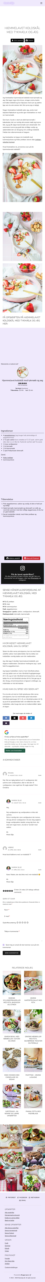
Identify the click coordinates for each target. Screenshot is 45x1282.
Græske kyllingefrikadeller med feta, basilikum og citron (12, 1001)
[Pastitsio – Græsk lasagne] (33, 1060)
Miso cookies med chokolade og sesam (11, 1077)
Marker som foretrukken (15, 751)
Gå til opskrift (18, 40)
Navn (6, 910)
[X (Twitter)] (14, 718)
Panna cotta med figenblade (33, 1112)
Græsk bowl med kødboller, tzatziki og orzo (11, 1039)
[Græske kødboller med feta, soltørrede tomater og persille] (33, 1021)
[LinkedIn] (31, 718)
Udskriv (30, 40)
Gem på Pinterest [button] (32, 558)
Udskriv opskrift (14, 558)
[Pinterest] (22, 718)
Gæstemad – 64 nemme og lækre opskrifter (12, 1113)
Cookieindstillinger (11, 1267)
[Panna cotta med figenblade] (33, 1096)
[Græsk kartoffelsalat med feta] (33, 983)
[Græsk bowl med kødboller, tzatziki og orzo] (12, 1021)
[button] (19, 383)
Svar (39, 775)
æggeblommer (9, 435)
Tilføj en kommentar (12, 931)
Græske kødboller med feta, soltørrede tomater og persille (33, 1040)
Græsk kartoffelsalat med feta (33, 1000)
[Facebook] (6, 718)
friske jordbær (8, 458)
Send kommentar (11, 953)
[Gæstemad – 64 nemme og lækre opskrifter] (12, 1096)
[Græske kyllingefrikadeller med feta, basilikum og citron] (12, 983)
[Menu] (41, 3)
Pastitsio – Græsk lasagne (33, 1076)
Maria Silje (17, 800)
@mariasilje (34, 578)
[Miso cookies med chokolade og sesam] (12, 1060)
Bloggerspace (25, 1275)
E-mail (7, 916)
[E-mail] (6, 723)
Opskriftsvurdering (9, 923)
